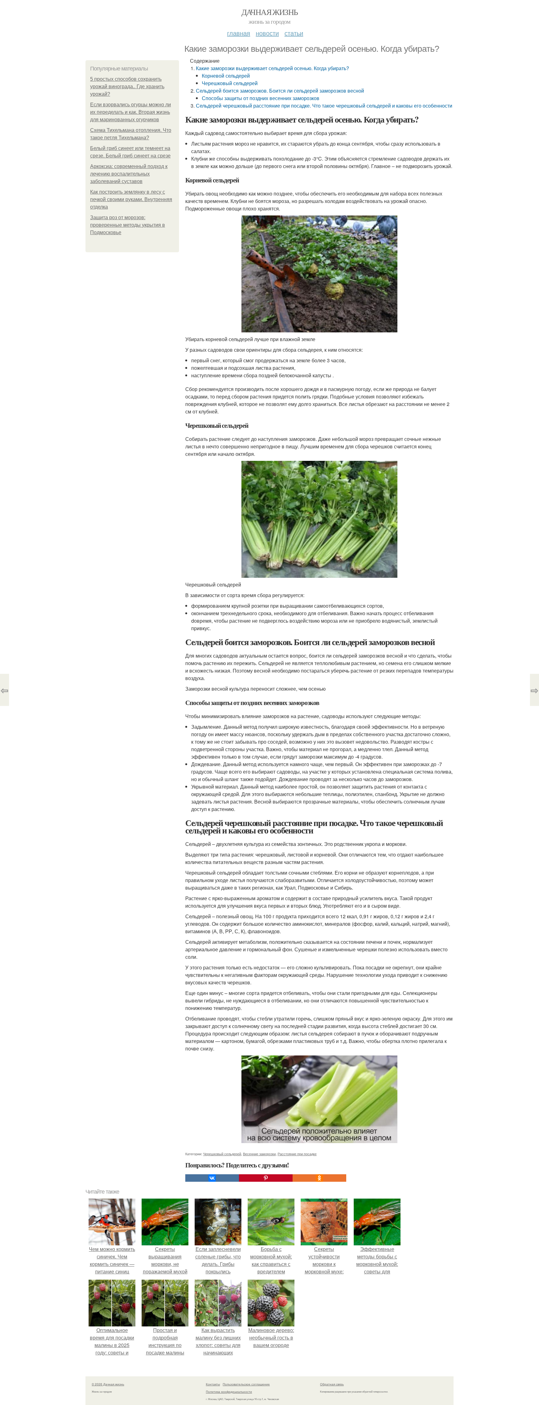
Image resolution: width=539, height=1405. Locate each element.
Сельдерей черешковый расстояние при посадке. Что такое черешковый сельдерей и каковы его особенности (324, 105)
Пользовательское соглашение (246, 1384)
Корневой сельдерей (226, 75)
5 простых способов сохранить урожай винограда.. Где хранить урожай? (127, 86)
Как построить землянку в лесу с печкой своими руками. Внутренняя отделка (131, 199)
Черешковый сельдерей (230, 83)
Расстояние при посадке (297, 1153)
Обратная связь (332, 1384)
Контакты (213, 1384)
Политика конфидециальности (229, 1391)
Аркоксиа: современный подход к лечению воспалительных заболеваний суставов (129, 174)
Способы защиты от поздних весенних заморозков (260, 98)
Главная (238, 32)
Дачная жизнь (269, 12)
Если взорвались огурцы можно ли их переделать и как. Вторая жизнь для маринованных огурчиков (130, 112)
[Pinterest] (266, 1178)
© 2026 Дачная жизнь (108, 1384)
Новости (267, 32)
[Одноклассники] (319, 1178)
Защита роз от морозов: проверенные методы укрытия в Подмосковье (127, 225)
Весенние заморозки (259, 1153)
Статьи (293, 32)
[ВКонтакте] (212, 1178)
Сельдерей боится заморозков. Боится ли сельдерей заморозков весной (280, 90)
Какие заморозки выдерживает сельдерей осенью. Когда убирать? (272, 68)
